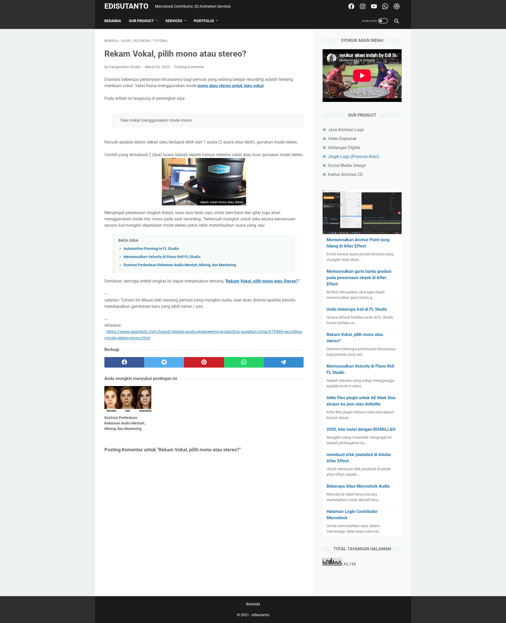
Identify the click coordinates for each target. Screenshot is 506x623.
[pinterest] (204, 362)
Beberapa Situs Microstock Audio (358, 486)
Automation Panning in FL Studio (151, 248)
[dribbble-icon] (396, 6)
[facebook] (124, 362)
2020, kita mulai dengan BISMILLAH (361, 429)
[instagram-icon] (362, 6)
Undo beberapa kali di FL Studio (357, 309)
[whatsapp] (244, 362)
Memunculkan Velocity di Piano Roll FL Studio (162, 257)
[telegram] (284, 362)
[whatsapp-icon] (384, 6)
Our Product (141, 21)
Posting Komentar (189, 67)
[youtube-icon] (373, 6)
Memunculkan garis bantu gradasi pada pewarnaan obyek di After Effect (359, 277)
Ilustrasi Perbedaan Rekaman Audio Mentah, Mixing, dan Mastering (180, 265)
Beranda (112, 21)
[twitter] (164, 362)
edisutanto (126, 6)
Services (173, 21)
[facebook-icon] (350, 6)
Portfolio (204, 21)
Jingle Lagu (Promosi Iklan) (353, 156)
